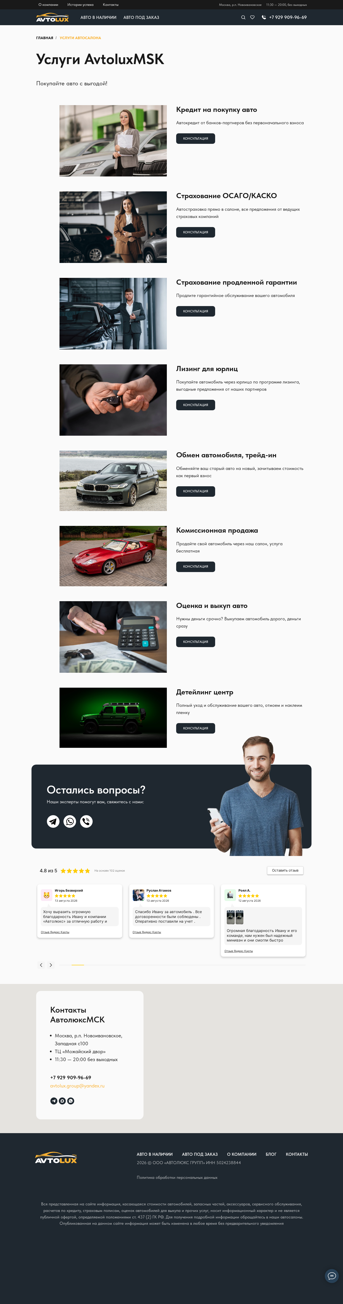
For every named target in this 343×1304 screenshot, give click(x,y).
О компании (241, 1154)
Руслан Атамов (67, 890)
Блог (271, 1154)
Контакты (297, 1154)
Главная (44, 38)
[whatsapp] (70, 1100)
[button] (243, 17)
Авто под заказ (141, 17)
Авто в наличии (98, 17)
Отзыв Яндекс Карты (55, 932)
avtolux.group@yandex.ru (77, 1086)
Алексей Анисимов (254, 890)
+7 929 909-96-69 (70, 1077)
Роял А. (152, 890)
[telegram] (53, 1100)
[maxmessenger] (62, 1100)
